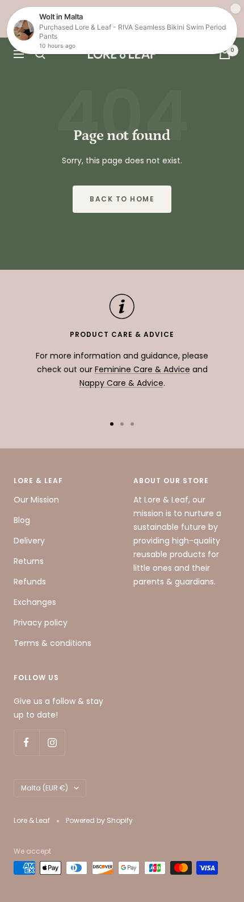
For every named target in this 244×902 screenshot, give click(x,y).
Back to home (122, 199)
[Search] (40, 54)
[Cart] (224, 54)
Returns (29, 561)
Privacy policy (41, 622)
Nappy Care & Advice (121, 383)
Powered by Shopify (99, 820)
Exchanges (35, 602)
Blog (22, 520)
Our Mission (36, 499)
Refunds (30, 581)
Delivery (29, 540)
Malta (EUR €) (44, 788)
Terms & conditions (52, 643)
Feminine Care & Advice (142, 369)
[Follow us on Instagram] (52, 742)
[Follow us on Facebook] (26, 742)
